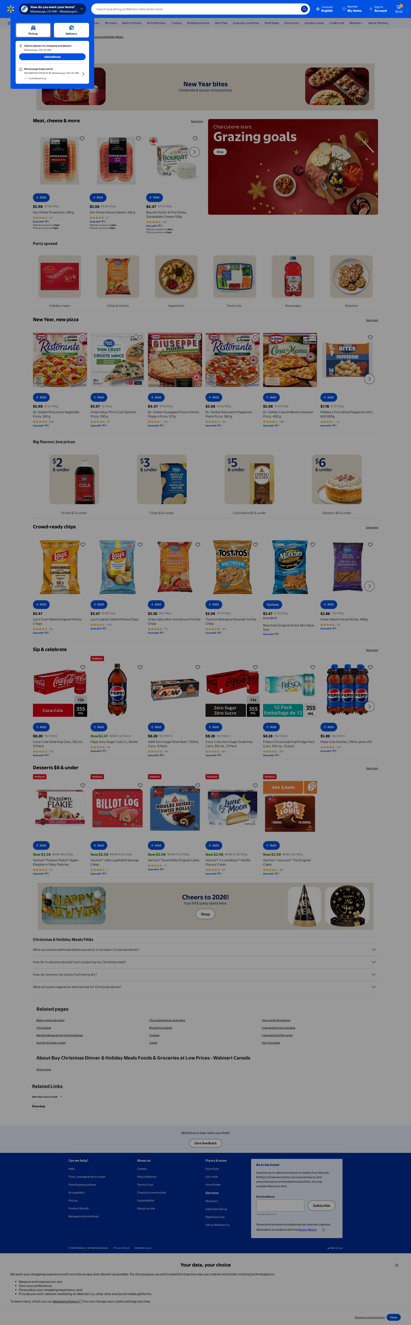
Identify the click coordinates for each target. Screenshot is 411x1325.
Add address (52, 56)
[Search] (304, 9)
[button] (352, 9)
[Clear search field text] (294, 9)
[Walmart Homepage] (10, 9)
